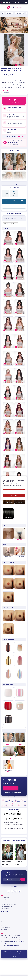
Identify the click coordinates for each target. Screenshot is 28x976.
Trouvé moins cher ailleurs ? (14, 136)
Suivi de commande (5, 929)
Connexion (19, 2)
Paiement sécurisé (5, 927)
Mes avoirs (4, 900)
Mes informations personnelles (9, 904)
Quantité (5, 780)
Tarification (3, 925)
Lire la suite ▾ (4, 90)
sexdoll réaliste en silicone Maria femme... (6, 862)
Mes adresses (5, 902)
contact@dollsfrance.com (13, 945)
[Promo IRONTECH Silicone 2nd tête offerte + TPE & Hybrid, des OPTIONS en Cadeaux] (14, 25)
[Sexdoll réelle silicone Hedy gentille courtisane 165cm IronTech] (20, 852)
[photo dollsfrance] (8, 161)
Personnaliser (14, 488)
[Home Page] (2, 13)
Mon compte (4, 894)
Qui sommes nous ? (5, 917)
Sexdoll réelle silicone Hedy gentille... (18, 862)
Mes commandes (5, 897)
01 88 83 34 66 (12, 142)
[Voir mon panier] (22, 2)
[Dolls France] (14, 7)
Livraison (3, 923)
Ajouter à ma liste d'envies (13, 792)
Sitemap (14, 956)
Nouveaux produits (5, 915)
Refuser (14, 491)
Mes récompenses (6, 908)
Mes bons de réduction (7, 906)
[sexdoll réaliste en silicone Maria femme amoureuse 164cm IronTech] (7, 852)
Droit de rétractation (13, 955)
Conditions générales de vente (12, 953)
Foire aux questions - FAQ (7, 919)
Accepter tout (14, 495)
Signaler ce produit (7, 92)
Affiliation (21, 955)
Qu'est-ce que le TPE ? (6, 921)
